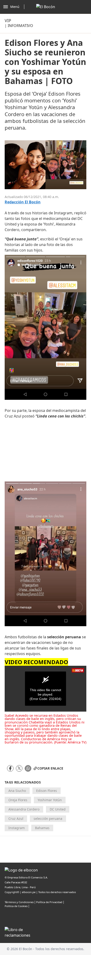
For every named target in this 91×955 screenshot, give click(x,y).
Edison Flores (46, 790)
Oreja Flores (17, 800)
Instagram (16, 828)
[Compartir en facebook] (10, 768)
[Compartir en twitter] (19, 768)
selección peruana (48, 818)
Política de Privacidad (49, 902)
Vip (8, 20)
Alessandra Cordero (23, 809)
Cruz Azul (15, 818)
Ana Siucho (17, 790)
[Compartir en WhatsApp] (28, 768)
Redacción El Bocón (23, 202)
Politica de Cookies (16, 906)
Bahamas (42, 828)
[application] (45, 689)
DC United (58, 809)
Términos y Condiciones (19, 902)
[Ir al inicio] (45, 7)
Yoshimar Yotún (50, 800)
